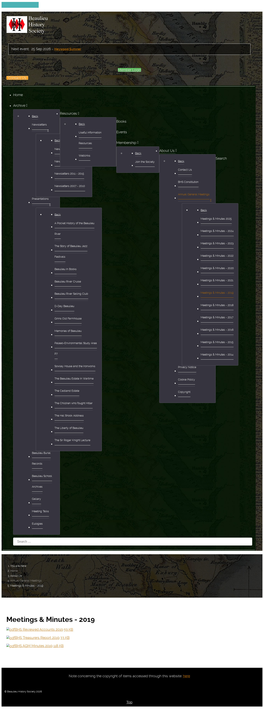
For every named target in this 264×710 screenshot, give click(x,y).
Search (221, 158)
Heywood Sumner (67, 49)
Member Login (129, 70)
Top (129, 702)
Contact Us (17, 78)
